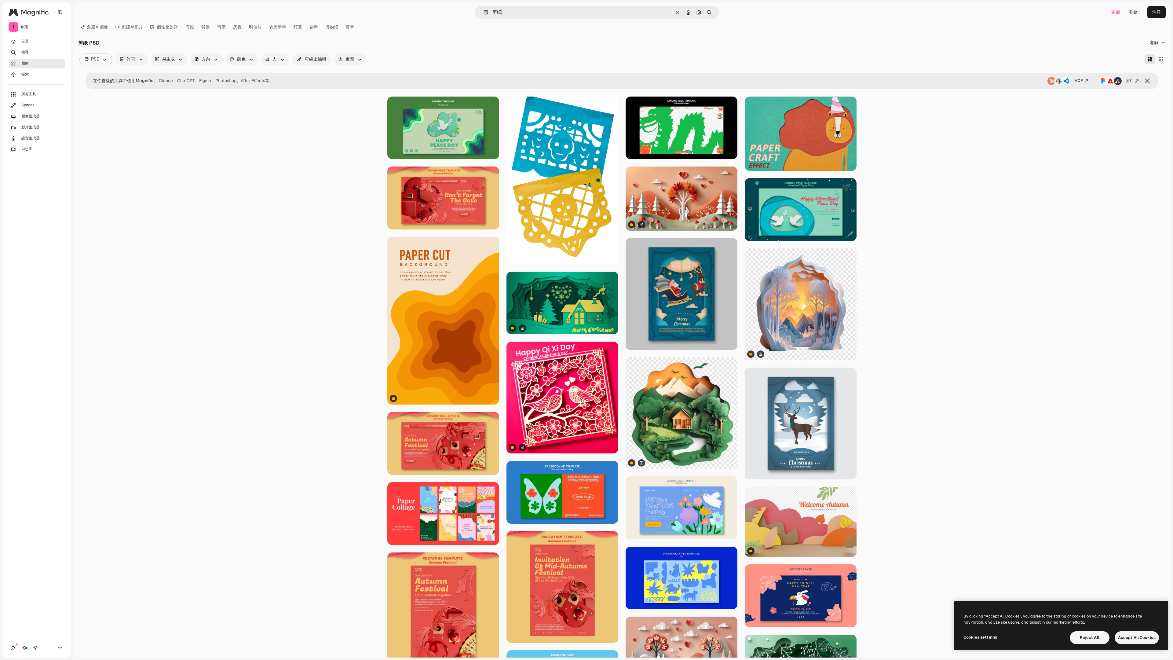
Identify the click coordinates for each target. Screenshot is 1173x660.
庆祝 (237, 27)
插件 (1129, 80)
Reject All (1089, 637)
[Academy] (24, 648)
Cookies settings (980, 637)
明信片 (255, 27)
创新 (313, 27)
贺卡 (349, 27)
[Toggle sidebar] (60, 12)
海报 (189, 27)
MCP (1078, 80)
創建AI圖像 (97, 27)
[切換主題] (35, 648)
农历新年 (277, 27)
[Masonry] (1150, 59)
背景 (205, 27)
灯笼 (298, 27)
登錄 (1133, 12)
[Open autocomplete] (483, 12)
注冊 (1156, 12)
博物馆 (331, 27)
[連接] (13, 648)
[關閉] (1147, 81)
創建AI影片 (132, 27)
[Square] (1161, 59)
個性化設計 (167, 27)
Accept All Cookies (1137, 637)
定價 (1115, 12)
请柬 (221, 27)
